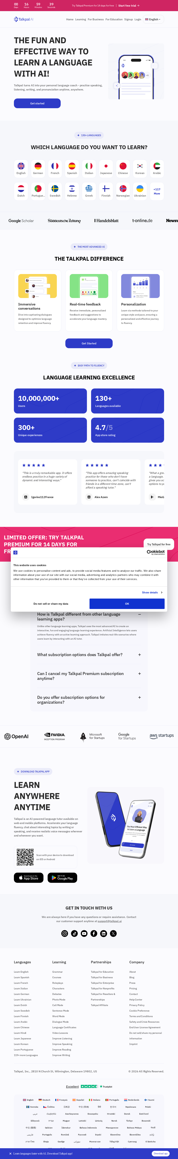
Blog (131, 977)
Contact (133, 994)
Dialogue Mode (60, 1021)
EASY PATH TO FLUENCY (91, 365)
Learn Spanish (21, 977)
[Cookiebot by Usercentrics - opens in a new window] (149, 552)
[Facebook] (93, 933)
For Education (114, 19)
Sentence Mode (60, 1010)
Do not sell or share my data (51, 603)
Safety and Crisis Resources (144, 1021)
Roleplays (57, 982)
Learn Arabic (20, 1021)
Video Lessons (60, 1032)
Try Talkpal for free (159, 544)
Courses (56, 977)
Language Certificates (64, 1027)
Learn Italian (21, 988)
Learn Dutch (20, 1005)
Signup (128, 19)
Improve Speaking (62, 1044)
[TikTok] (74, 933)
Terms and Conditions (141, 1016)
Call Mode (57, 1005)
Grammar (57, 971)
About (132, 971)
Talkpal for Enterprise (102, 982)
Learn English (21, 971)
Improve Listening (62, 1038)
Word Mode (58, 1016)
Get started (37, 103)
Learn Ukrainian (22, 999)
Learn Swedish (22, 1010)
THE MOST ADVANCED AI (91, 246)
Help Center (135, 999)
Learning (80, 19)
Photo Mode (58, 999)
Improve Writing (61, 1055)
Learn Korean (21, 1044)
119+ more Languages (26, 1055)
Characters (58, 988)
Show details (150, 592)
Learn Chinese (21, 1027)
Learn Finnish (21, 1016)
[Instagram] (64, 933)
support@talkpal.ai (110, 921)
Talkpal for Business (102, 977)
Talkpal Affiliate (99, 1005)
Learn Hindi (20, 1032)
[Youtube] (84, 933)
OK (127, 603)
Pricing (133, 988)
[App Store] (28, 878)
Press (132, 982)
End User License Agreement (144, 1027)
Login (138, 19)
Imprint (133, 1044)
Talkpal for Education (102, 971)
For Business (96, 19)
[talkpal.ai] (23, 19)
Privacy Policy (136, 1005)
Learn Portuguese (23, 1049)
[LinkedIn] (103, 933)
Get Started (89, 343)
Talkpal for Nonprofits (102, 988)
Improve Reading (61, 1049)
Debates (57, 994)
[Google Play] (62, 878)
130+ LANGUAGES (91, 135)
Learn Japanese (22, 1038)
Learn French (21, 982)
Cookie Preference (139, 1010)
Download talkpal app (35, 771)
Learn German (21, 994)
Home (70, 19)
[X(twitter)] (113, 933)
